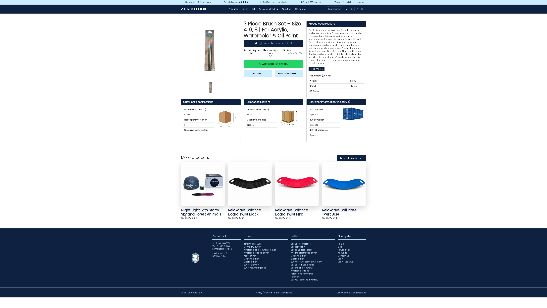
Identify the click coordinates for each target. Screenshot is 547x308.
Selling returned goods (302, 264)
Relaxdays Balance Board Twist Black (244, 212)
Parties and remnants (302, 273)
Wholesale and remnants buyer (260, 249)
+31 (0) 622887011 (222, 242)
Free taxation (334, 9)
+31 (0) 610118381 (223, 245)
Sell (253, 9)
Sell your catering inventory (304, 279)
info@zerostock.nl (223, 248)
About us (286, 9)
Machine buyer (251, 258)
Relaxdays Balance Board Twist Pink (291, 212)
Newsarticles (344, 249)
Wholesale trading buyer (256, 252)
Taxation (295, 276)
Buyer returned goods (255, 267)
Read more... (316, 68)
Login (340, 258)
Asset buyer (250, 255)
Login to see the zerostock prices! (274, 43)
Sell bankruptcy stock (301, 249)
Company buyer (252, 246)
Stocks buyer (250, 261)
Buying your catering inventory (306, 261)
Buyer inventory (251, 264)
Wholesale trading (268, 9)
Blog (340, 246)
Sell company (298, 246)
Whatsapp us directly (274, 64)
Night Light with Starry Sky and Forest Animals (201, 212)
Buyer (245, 9)
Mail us (259, 73)
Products (233, 9)
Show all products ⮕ (351, 158)
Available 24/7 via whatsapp (199, 2)
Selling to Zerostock (301, 243)
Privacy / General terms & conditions (273, 292)
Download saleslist (290, 73)
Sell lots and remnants (302, 267)
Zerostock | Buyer (252, 243)
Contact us (301, 9)
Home (341, 243)
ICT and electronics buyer (304, 252)
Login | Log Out (345, 261)
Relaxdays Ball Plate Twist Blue (339, 212)
